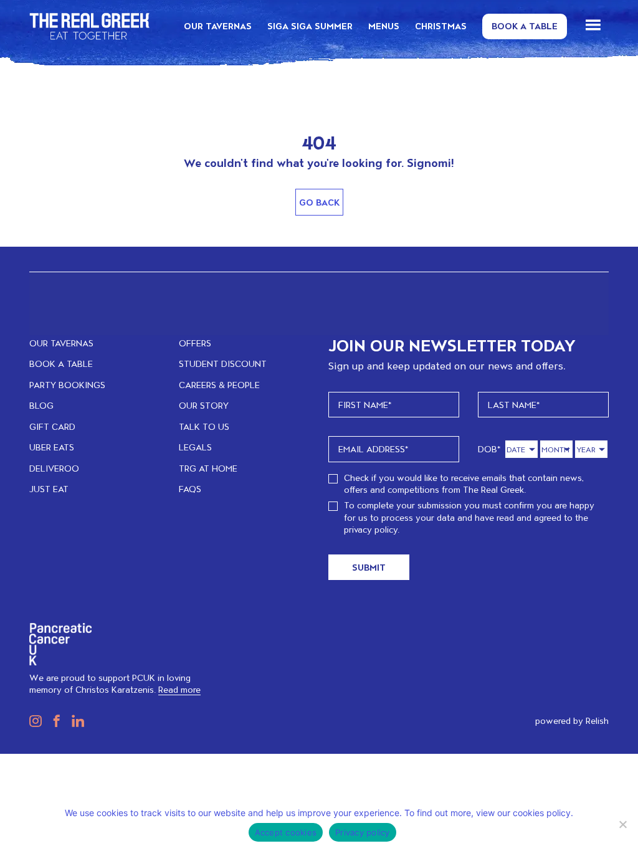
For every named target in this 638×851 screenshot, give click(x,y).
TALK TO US (204, 426)
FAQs (190, 488)
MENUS (383, 26)
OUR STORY (204, 405)
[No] (622, 824)
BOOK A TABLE (61, 363)
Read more (179, 689)
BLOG (41, 405)
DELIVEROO (54, 468)
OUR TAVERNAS (218, 26)
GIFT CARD (52, 426)
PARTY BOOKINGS (67, 384)
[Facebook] (53, 721)
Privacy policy (362, 832)
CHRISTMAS (441, 26)
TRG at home (208, 468)
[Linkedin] (74, 721)
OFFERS (195, 343)
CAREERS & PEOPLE (219, 384)
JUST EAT (49, 488)
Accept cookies (286, 832)
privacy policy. (371, 529)
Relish (597, 720)
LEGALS (195, 447)
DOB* (489, 449)
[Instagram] (35, 721)
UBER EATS (51, 447)
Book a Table (525, 26)
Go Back (319, 202)
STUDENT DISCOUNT (223, 363)
